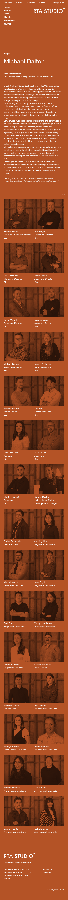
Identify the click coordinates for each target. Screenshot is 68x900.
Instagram (47, 869)
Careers (31, 2)
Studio (19, 2)
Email (7, 878)
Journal (7, 23)
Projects (8, 2)
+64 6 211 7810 (18, 872)
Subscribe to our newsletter (17, 862)
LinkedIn (47, 872)
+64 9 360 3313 (16, 869)
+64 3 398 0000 (16, 875)
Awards (7, 10)
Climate (7, 17)
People (7, 7)
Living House (58, 2)
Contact (43, 2)
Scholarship (9, 20)
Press (6, 13)
